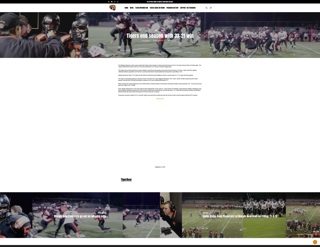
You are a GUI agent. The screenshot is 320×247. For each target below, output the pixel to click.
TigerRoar (147, 41)
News (156, 30)
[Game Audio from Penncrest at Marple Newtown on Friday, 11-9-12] (240, 215)
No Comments (172, 41)
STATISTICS (160, 99)
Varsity (163, 30)
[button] (211, 8)
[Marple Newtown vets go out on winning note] (80, 215)
